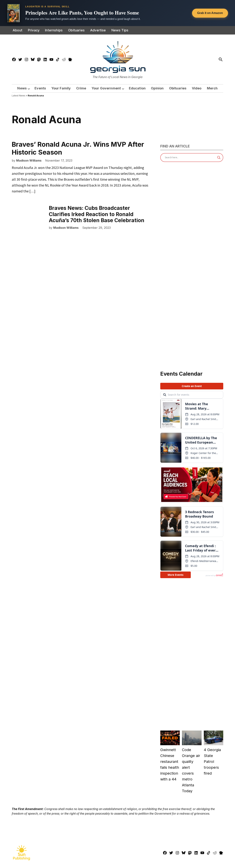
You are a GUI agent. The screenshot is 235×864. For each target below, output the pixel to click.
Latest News (18, 95)
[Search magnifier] (218, 157)
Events (40, 88)
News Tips (120, 30)
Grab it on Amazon (210, 13)
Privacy (33, 30)
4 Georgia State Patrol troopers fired (212, 762)
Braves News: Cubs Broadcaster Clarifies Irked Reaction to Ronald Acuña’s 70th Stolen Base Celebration (96, 214)
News (22, 88)
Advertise (98, 30)
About (17, 30)
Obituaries (76, 30)
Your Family (61, 88)
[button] (117, 13)
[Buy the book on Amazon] (13, 13)
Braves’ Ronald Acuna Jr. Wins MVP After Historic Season (78, 148)
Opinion (157, 88)
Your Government (106, 88)
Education (137, 88)
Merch (212, 88)
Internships (54, 30)
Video (197, 88)
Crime (81, 88)
